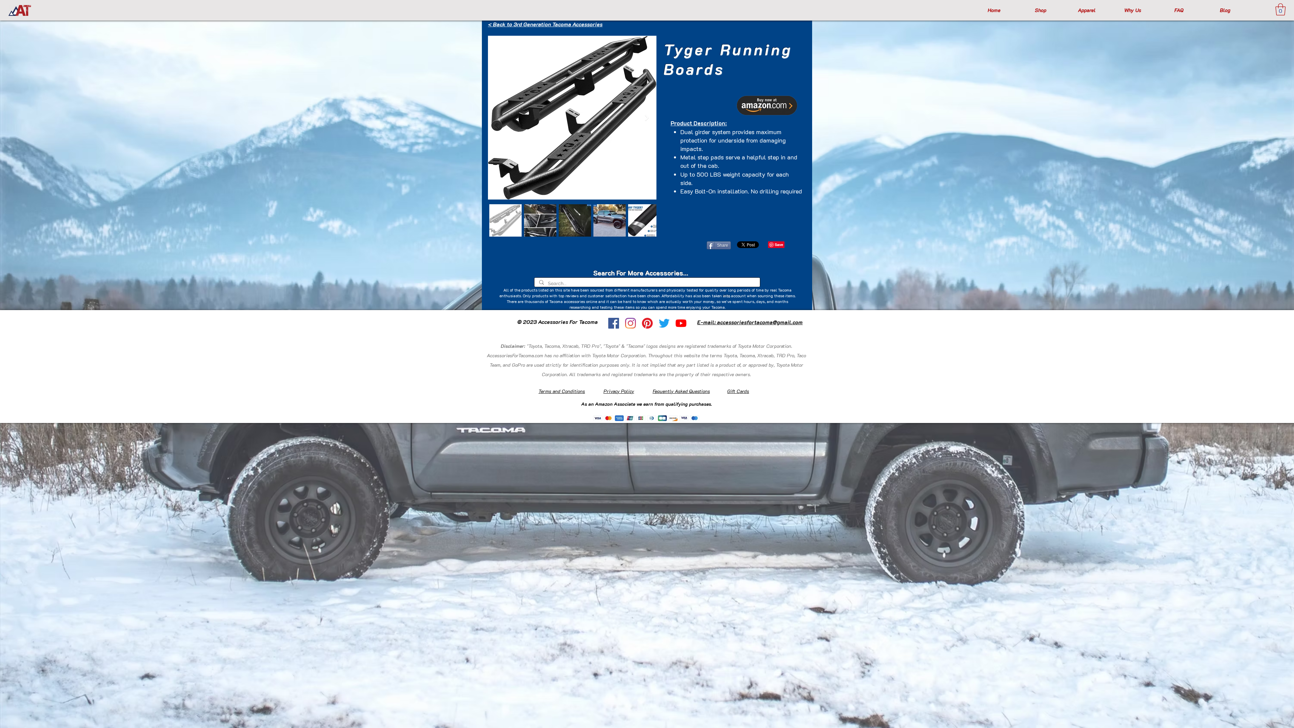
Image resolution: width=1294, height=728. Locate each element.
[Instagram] (630, 323)
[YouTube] (681, 323)
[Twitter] (664, 323)
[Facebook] (613, 323)
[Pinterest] (647, 323)
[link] (1280, 9)
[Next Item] (647, 118)
